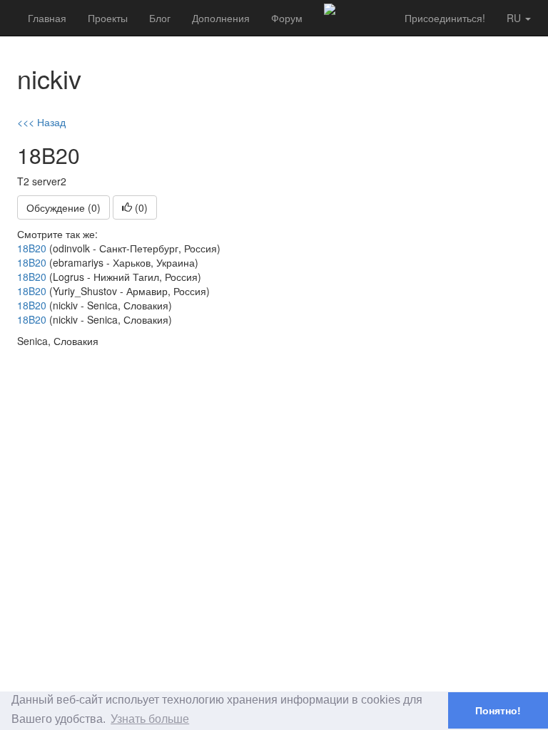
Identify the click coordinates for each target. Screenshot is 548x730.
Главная (47, 18)
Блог (160, 18)
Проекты (108, 18)
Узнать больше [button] (150, 719)
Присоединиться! (445, 18)
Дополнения (221, 18)
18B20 (31, 248)
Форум (287, 18)
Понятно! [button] (498, 710)
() (140, 207)
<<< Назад (41, 122)
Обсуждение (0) (63, 207)
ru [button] (515, 18)
